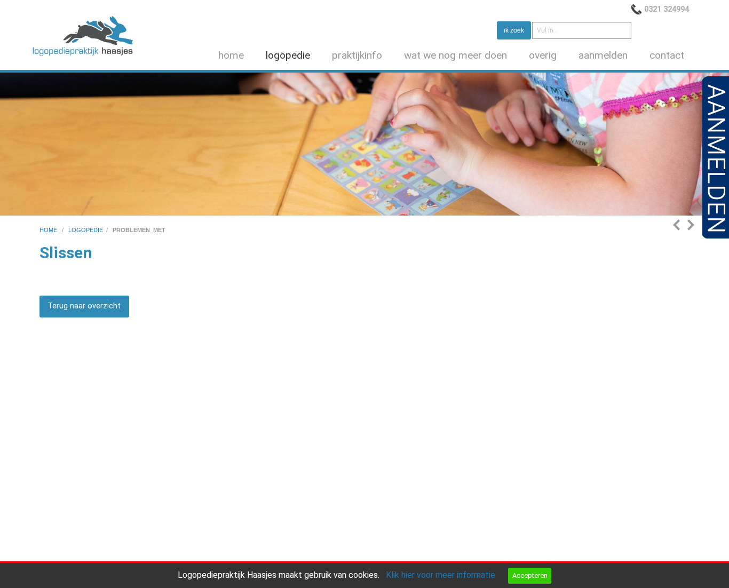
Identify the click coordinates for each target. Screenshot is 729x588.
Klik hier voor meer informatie (440, 575)
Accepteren (530, 575)
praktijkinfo (357, 55)
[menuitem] (233, 56)
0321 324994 (666, 9)
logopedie (288, 55)
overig (543, 55)
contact (666, 55)
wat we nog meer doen (455, 55)
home (231, 55)
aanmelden (603, 55)
